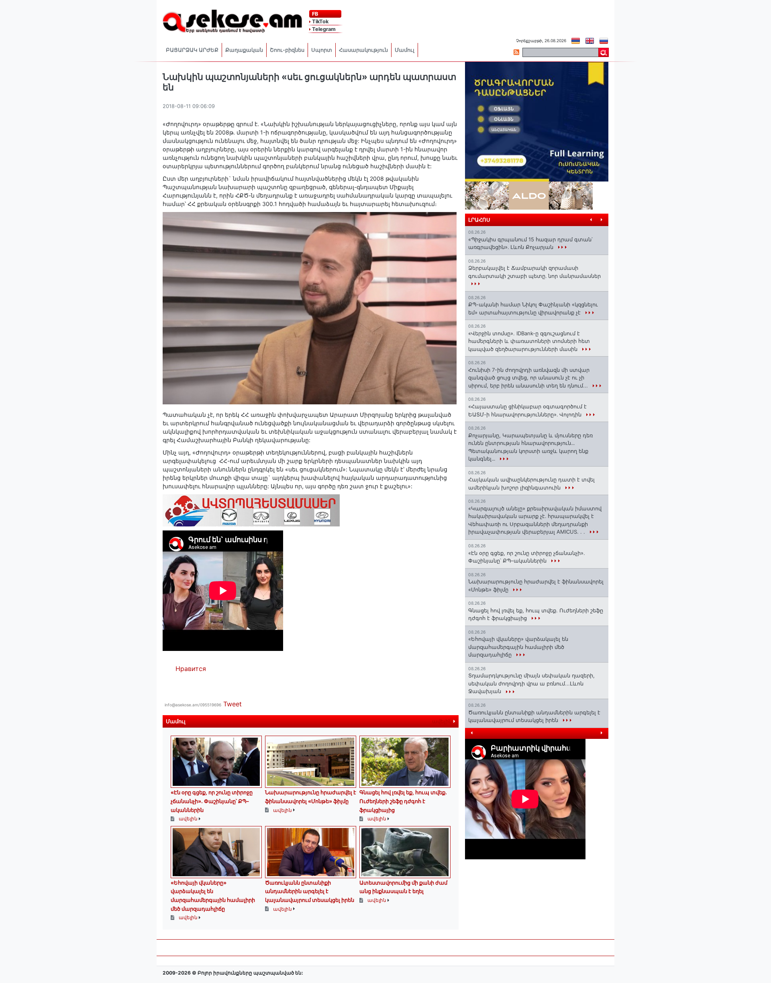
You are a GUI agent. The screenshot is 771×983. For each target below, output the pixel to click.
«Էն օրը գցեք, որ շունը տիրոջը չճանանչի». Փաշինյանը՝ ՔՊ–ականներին (212, 801)
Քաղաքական (244, 50)
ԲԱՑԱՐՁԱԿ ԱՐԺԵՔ (192, 50)
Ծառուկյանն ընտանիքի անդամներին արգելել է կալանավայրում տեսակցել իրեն (309, 891)
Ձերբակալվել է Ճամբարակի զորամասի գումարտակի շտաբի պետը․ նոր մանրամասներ (534, 272)
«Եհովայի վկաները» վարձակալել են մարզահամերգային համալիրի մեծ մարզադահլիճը (518, 647)
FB (314, 14)
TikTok (319, 21)
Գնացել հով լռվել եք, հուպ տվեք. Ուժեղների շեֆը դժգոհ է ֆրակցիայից (403, 801)
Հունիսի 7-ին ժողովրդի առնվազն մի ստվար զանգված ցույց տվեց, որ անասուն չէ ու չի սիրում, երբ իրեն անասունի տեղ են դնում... (528, 378)
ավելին (442, 721)
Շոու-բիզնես (287, 50)
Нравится (190, 669)
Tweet (232, 704)
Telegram (323, 29)
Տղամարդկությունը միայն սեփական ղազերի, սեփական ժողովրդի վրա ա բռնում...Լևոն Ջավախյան (531, 683)
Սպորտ (321, 50)
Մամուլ (404, 50)
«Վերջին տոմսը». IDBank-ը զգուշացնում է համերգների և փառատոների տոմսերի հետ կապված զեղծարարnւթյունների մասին (529, 341)
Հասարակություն (363, 50)
